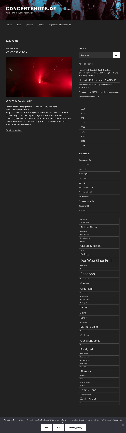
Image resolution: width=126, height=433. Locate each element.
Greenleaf (86, 288)
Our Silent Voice (90, 340)
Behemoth (83, 231)
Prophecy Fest (84, 187)
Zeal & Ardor (88, 398)
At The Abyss (88, 227)
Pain (81, 345)
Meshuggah (83, 322)
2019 (83, 132)
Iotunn (84, 307)
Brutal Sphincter (85, 238)
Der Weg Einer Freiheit (99, 260)
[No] (123, 425)
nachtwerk (83, 178)
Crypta (82, 250)
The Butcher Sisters (86, 394)
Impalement (84, 296)
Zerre (82, 403)
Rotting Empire (84, 360)
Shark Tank (83, 363)
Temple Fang (88, 390)
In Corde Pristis (84, 299)
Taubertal (83, 206)
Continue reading (14, 130)
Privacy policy (75, 428)
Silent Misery (84, 367)
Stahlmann (83, 379)
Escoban (87, 274)
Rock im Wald (84, 192)
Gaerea (84, 283)
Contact (41, 25)
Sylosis (82, 385)
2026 (83, 109)
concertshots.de (31, 8)
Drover (82, 269)
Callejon (82, 241)
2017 (83, 141)
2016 (83, 145)
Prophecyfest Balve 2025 (89, 97)
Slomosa (85, 371)
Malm (83, 318)
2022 (83, 127)
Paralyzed (86, 349)
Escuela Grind (84, 279)
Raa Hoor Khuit (84, 357)
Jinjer (83, 312)
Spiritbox (83, 375)
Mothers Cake (89, 326)
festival (82, 174)
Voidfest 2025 (16, 52)
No (58, 428)
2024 (83, 118)
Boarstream (83, 160)
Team (19, 25)
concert (82, 164)
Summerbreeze (85, 201)
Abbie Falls (83, 219)
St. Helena (83, 197)
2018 (83, 136)
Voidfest (82, 210)
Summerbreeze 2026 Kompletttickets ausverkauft (99, 92)
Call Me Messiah (90, 245)
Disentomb (83, 265)
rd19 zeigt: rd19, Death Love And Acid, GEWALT (97, 80)
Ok (46, 428)
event (81, 169)
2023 (83, 123)
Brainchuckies (84, 235)
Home (9, 25)
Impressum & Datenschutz (60, 25)
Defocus (85, 254)
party (81, 183)
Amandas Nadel (85, 223)
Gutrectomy (84, 293)
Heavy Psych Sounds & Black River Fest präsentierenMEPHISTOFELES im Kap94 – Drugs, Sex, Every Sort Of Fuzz (98, 73)
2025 (83, 113)
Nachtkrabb (83, 331)
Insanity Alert (84, 303)
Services (29, 25)
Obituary (85, 335)
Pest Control (84, 354)
